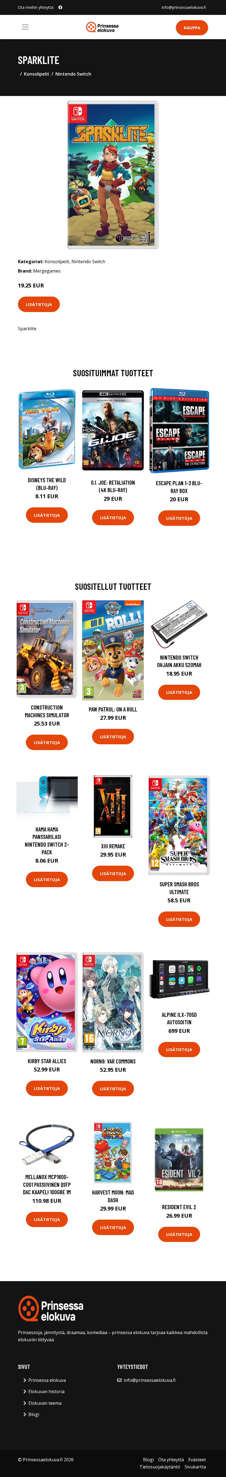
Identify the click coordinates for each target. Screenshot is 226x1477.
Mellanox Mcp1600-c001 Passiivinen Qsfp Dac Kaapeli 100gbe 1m (47, 1184)
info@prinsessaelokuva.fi (184, 7)
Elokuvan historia (46, 1391)
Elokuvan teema (44, 1403)
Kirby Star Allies (47, 1060)
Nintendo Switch (73, 74)
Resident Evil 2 (179, 1206)
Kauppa (192, 27)
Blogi (33, 1414)
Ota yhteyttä (171, 1460)
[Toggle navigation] (25, 27)
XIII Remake (113, 846)
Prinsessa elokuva (47, 1380)
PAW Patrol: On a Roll (113, 709)
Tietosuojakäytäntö (159, 1467)
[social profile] (60, 7)
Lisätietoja (39, 304)
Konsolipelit (36, 74)
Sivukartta (195, 1467)
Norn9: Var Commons (113, 1061)
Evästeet (197, 1460)
